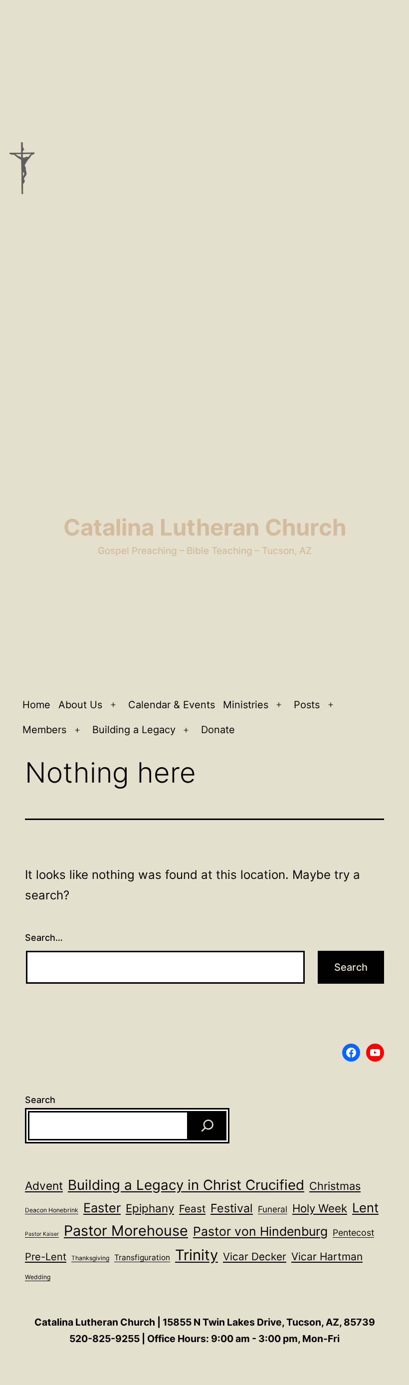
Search (40, 1100)
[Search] (207, 1125)
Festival (231, 1208)
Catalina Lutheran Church (204, 527)
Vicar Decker (254, 1256)
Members (44, 730)
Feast (192, 1208)
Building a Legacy (134, 730)
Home (36, 705)
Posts (307, 705)
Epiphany (150, 1208)
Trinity (196, 1255)
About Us (80, 705)
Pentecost (353, 1232)
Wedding (37, 1277)
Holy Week (319, 1208)
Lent (365, 1207)
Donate (218, 730)
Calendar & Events (171, 705)
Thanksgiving (90, 1258)
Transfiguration (142, 1257)
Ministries (245, 705)
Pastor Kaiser (42, 1234)
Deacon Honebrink (51, 1210)
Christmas (335, 1185)
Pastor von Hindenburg (260, 1231)
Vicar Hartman (327, 1256)
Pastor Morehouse (126, 1230)
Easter (102, 1207)
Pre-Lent (45, 1257)
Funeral (272, 1209)
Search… (44, 937)
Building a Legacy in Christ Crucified (186, 1184)
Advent (44, 1185)
